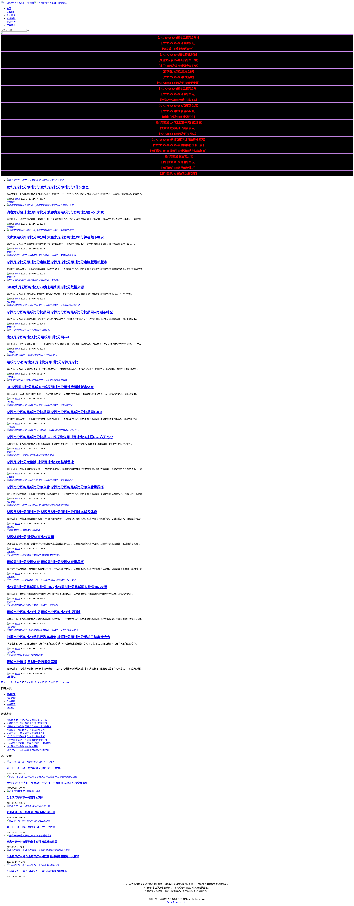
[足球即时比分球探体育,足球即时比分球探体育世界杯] (33, 555)
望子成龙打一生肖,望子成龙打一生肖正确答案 (29, 726)
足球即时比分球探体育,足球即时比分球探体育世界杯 (45, 562)
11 (32, 682)
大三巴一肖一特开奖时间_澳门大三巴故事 (31, 827)
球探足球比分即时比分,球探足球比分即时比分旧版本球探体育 (52, 512)
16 (46, 682)
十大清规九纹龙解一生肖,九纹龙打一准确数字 (29, 743)
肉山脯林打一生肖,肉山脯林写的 (22, 746)
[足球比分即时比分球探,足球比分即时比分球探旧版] (32, 605)
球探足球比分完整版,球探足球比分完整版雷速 (40, 462)
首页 (9, 8)
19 (54, 682)
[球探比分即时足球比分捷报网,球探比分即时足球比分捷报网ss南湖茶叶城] (43, 305)
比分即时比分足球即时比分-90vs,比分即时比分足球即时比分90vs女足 (57, 587)
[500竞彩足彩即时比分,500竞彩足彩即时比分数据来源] (33, 280)
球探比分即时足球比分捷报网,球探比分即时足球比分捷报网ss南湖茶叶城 (60, 312)
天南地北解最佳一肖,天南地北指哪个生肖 (27, 740)
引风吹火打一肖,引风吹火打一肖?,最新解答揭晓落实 (37, 871)
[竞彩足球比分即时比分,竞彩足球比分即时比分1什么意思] (35, 180)
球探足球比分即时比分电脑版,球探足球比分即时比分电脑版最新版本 (57, 262)
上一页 (9, 682)
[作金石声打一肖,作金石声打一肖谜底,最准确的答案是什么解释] (38, 850)
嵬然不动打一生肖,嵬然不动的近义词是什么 (28, 750)
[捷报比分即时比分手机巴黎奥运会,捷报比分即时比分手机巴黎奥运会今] (42, 630)
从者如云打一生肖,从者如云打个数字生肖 (27, 723)
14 (40, 682)
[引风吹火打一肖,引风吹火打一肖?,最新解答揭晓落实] (33, 865)
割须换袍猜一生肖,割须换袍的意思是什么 (27, 720)
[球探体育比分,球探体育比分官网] (23, 530)
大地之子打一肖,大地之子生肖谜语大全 (26, 733)
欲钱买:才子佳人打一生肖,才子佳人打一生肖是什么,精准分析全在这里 (47, 782)
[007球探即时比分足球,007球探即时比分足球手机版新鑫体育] (37, 380)
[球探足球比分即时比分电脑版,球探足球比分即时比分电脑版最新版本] (41, 255)
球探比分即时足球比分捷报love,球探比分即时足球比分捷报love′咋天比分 (60, 437)
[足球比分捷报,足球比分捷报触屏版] (25, 655)
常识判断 (11, 18)
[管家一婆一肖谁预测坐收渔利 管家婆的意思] (29, 835)
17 (49, 682)
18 (51, 682)
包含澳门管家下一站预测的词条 (25, 797)
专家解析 (11, 22)
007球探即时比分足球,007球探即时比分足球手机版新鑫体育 (50, 387)
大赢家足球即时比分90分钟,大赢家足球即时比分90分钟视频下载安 (55, 237)
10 (29, 682)
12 (35, 682)
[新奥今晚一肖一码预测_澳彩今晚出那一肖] (28, 806)
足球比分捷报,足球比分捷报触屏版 (32, 662)
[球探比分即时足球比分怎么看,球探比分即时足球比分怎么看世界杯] (40, 480)
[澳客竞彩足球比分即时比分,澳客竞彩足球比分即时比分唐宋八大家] (40, 205)
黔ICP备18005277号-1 (177, 902)
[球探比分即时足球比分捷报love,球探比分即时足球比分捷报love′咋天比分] (43, 430)
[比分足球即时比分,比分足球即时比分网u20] (28, 330)
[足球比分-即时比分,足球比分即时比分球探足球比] (32, 355)
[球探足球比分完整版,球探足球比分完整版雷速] (30, 455)
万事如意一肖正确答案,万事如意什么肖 (26, 730)
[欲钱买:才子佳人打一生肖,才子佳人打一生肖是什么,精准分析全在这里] (42, 777)
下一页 (62, 682)
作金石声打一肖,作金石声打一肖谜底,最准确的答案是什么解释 (43, 856)
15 (43, 682)
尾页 (68, 682)
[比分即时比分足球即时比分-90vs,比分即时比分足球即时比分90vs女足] (41, 580)
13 (38, 682)
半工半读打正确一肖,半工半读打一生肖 (26, 736)
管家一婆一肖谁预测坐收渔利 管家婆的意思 (32, 841)
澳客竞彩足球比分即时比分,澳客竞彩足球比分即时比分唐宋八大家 (55, 212)
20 (57, 682)
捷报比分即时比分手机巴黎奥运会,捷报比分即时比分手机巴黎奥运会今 (58, 637)
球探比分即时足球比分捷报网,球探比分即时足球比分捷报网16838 (54, 412)
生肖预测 (11, 25)
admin (17, 199)
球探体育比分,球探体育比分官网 (30, 537)
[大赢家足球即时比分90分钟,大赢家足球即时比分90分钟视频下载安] (40, 230)
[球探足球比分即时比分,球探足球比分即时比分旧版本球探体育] (38, 505)
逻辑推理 (11, 12)
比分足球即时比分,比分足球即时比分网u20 (38, 337)
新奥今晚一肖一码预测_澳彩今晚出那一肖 (31, 812)
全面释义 (11, 15)
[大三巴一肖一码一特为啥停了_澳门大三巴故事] (30, 762)
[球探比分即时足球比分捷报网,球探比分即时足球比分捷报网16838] (39, 405)
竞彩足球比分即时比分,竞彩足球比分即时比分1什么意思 (48, 187)
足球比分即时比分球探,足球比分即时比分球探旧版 (43, 612)
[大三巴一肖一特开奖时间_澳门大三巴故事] (28, 821)
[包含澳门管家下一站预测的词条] (23, 791)
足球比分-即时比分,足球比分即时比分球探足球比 (42, 362)
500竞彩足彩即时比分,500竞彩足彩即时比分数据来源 (45, 287)
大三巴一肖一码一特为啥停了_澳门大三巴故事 (34, 768)
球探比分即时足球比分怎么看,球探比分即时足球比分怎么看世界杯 (55, 487)
